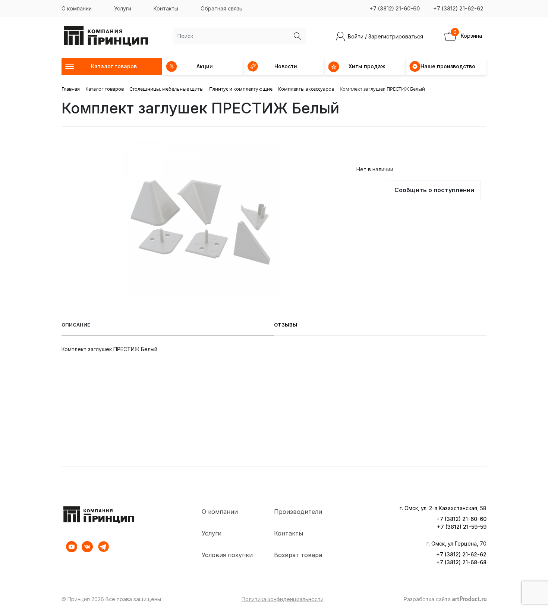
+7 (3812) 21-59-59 (461, 527)
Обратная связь (221, 8)
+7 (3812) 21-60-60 (394, 8)
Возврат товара (298, 555)
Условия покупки (227, 555)
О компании (77, 8)
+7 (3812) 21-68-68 (461, 562)
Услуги (122, 8)
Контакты (166, 8)
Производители (298, 511)
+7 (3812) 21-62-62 (458, 8)
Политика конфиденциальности (283, 599)
